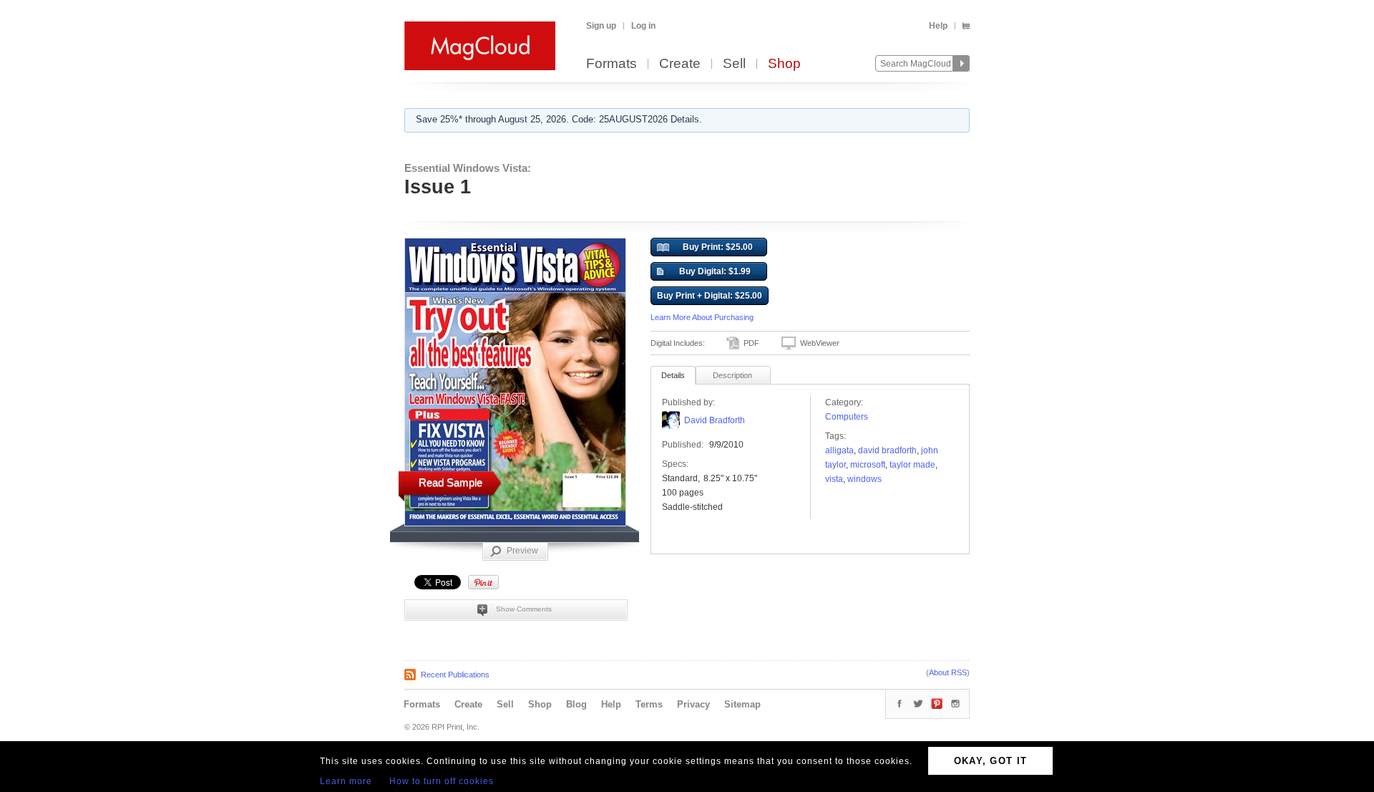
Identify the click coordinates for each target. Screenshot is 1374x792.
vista (834, 479)
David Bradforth (714, 420)
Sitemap (742, 704)
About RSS (948, 672)
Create (680, 64)
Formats (611, 64)
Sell (734, 64)
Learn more (346, 781)
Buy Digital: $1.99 (715, 271)
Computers (846, 417)
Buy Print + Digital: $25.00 (709, 296)
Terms (649, 704)
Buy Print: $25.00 (718, 247)
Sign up (601, 26)
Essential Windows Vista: (467, 168)
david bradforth (887, 450)
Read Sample (450, 482)
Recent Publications (455, 674)
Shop (784, 64)
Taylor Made (912, 465)
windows (864, 479)
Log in (643, 26)
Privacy (693, 704)
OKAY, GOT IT (991, 760)
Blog (576, 704)
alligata (839, 450)
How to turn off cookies (441, 781)
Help (938, 26)
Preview (522, 551)
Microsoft (867, 465)
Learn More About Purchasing (702, 317)
